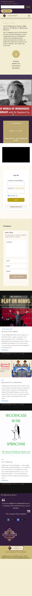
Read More (5, 350)
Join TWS (6, 11)
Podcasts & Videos (9, 23)
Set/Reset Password (16, 207)
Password (10, 188)
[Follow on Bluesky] (18, 519)
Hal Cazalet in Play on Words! (10, 331)
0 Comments (16, 123)
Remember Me (13, 195)
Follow (12, 519)
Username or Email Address (15, 180)
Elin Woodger (7, 353)
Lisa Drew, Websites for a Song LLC (21, 557)
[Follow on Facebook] (8, 519)
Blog (11, 329)
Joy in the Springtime (7, 462)
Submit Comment (18, 276)
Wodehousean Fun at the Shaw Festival (12, 382)
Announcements (5, 329)
